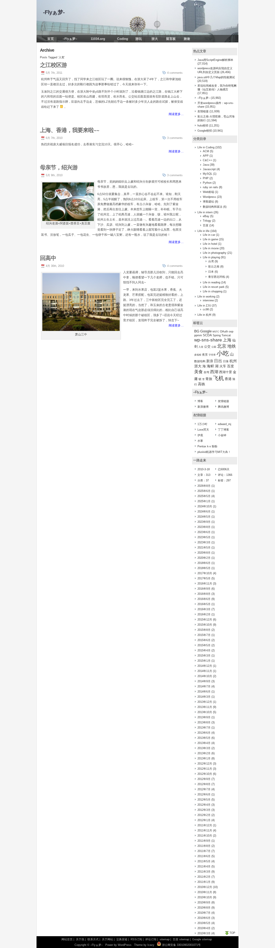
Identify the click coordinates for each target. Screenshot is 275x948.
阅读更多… (176, 114)
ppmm (198, 335)
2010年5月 (204, 923)
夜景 (205, 354)
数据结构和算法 (212, 206)
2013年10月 (204, 712)
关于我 (80, 939)
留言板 (171, 39)
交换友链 (121, 939)
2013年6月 (204, 732)
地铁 (231, 346)
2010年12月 (204, 887)
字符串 (212, 354)
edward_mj (224, 424)
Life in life (203, 231)
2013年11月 (204, 707)
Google (206, 331)
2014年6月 (204, 691)
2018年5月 (204, 568)
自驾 (206, 372)
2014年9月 (204, 681)
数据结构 (199, 361)
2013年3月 (204, 748)
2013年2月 (204, 753)
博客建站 (208, 201)
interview (208, 300)
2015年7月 (204, 635)
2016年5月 (204, 604)
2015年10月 (204, 624)
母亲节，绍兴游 (59, 167)
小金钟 (222, 435)
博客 (200, 401)
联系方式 (93, 939)
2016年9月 (204, 588)
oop (231, 331)
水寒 (200, 440)
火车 (222, 366)
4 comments (175, 72)
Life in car (209, 234)
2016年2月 (204, 614)
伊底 (200, 435)
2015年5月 (204, 645)
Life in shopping (212, 291)
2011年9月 (204, 840)
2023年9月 (204, 521)
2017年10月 (204, 573)
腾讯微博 (223, 406)
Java (206, 164)
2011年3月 (204, 871)
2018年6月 (204, 563)
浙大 (154, 39)
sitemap (165, 939)
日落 (226, 361)
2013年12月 (204, 701)
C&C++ (207, 160)
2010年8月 (204, 907)
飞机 (218, 378)
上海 (227, 340)
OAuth (224, 331)
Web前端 (208, 192)
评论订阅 (150, 939)
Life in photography (214, 252)
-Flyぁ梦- (54, 12)
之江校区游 (53, 65)
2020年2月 (204, 557)
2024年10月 (204, 506)
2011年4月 (204, 866)
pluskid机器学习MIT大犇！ (214, 452)
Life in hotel (210, 243)
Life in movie (211, 248)
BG (196, 331)
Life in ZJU (204, 305)
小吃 (223, 353)
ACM (206, 151)
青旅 (208, 379)
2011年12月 (204, 825)
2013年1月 (204, 758)
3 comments (175, 138)
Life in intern (205, 212)
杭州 (233, 361)
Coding (122, 39)
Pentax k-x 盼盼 (207, 446)
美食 (198, 371)
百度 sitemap (181, 939)
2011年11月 (204, 830)
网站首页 (67, 939)
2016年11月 (204, 583)
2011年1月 (204, 881)
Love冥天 (203, 429)
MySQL (207, 173)
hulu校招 (202, 125)
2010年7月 (204, 912)
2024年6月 (204, 511)
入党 (201, 347)
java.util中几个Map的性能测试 (216, 77)
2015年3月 (204, 655)
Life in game (210, 239)
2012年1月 (204, 820)
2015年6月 (204, 640)
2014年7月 (204, 686)
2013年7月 (204, 727)
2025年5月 (204, 496)
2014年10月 (204, 676)
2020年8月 (204, 552)
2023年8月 (204, 527)
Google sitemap (202, 939)
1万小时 (202, 424)
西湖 (214, 371)
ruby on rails (210, 187)
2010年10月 (204, 897)
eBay (206, 216)
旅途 (187, 39)
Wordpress (209, 196)
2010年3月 (204, 933)
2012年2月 (204, 815)
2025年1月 (204, 501)
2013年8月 (204, 722)
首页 (50, 39)
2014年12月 (204, 665)
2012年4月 (204, 804)
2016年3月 (204, 609)
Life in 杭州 (204, 314)
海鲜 (210, 366)
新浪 (209, 361)
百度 (205, 225)
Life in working (206, 296)
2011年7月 (204, 851)
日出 (218, 360)
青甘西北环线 (216, 276)
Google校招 (204, 130)
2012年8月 (204, 784)
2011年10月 (204, 835)
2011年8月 (204, 845)
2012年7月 (204, 789)
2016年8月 (204, 593)
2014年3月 (204, 696)
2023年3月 (204, 542)
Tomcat (226, 335)
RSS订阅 (136, 939)
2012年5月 (204, 799)
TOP (232, 932)
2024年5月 (204, 516)
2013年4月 (204, 743)
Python (207, 182)
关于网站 (107, 939)
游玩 (138, 39)
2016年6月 (204, 599)
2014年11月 (204, 671)
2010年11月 (204, 892)
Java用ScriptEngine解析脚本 (215, 60)
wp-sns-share (208, 339)
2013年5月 (204, 737)
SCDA (207, 335)
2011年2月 (204, 876)
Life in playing (211, 257)
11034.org (98, 39)
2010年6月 (204, 917)
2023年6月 (204, 532)
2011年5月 (204, 861)
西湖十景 (225, 372)
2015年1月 (204, 660)
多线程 (197, 354)
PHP (206, 178)
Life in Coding (205, 147)
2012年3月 (204, 809)
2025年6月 (204, 491)
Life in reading (211, 282)
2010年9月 (204, 902)
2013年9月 (204, 717)
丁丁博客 (223, 429)
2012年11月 (204, 768)
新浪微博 (203, 406)
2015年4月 (204, 650)
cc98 (206, 309)
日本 (211, 271)
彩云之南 (213, 266)
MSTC (215, 331)
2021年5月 (204, 547)
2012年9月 (204, 779)
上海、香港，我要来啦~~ (69, 130)
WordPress (124, 944)
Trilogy (207, 220)
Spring (217, 335)
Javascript (209, 169)
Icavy (150, 944)
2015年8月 (204, 629)
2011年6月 (204, 856)
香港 (228, 379)
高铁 (201, 384)
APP (206, 155)
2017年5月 (204, 578)
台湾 (211, 261)
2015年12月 (204, 619)
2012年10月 (204, 773)
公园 (213, 347)
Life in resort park (214, 286)
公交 (207, 346)
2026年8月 (204, 485)
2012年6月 (204, 794)
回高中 (48, 258)
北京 (221, 346)
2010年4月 (204, 928)
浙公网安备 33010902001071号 (181, 944)
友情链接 (203, 111)
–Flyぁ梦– (70, 39)
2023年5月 (204, 537)
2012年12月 (204, 763)
